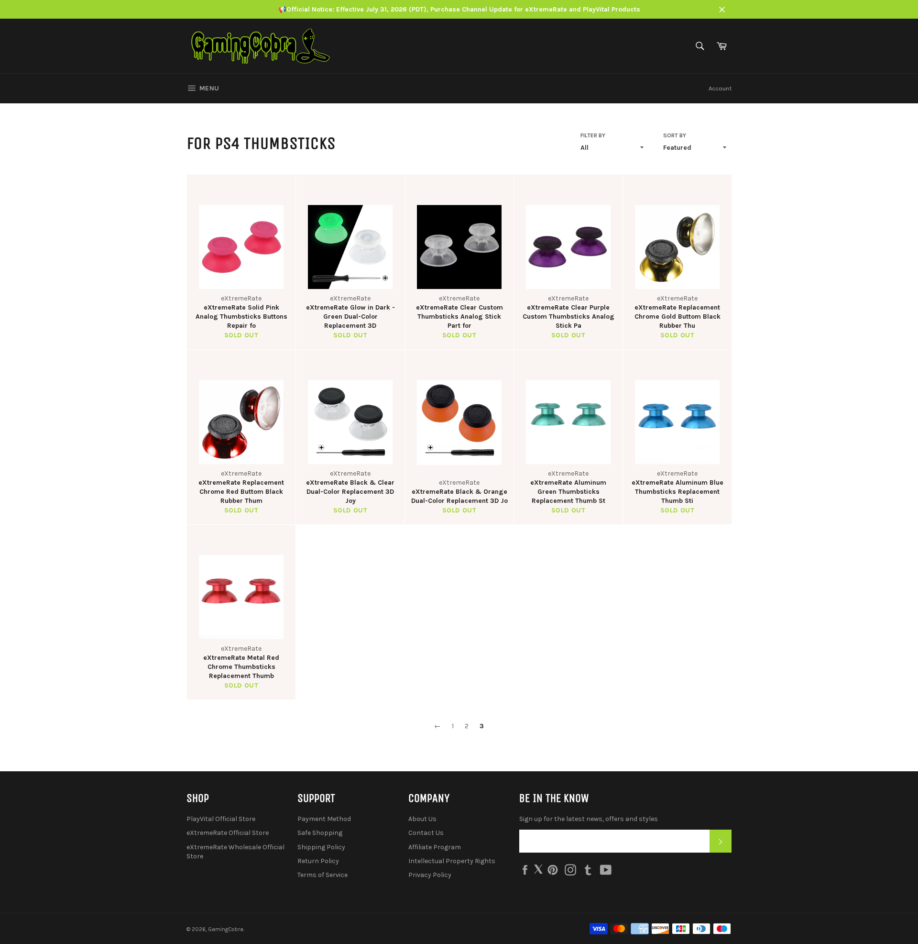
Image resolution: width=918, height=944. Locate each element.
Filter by (592, 135)
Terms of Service (322, 875)
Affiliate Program (434, 847)
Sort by (674, 135)
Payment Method (324, 819)
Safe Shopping (319, 833)
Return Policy (318, 861)
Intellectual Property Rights (451, 861)
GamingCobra (225, 929)
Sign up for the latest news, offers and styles (588, 819)
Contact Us (426, 833)
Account (720, 88)
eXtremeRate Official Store (227, 833)
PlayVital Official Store (220, 819)
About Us (422, 819)
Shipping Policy (321, 847)
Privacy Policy (429, 875)
